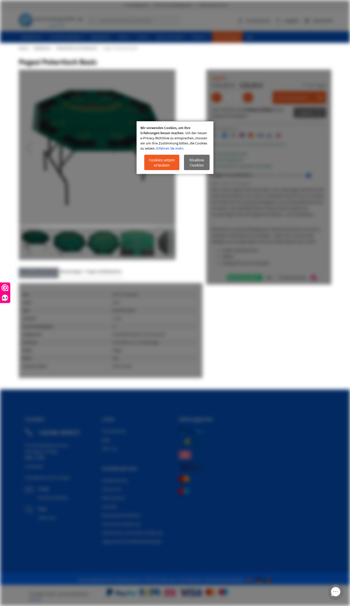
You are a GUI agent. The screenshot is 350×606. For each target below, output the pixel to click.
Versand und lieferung (121, 523)
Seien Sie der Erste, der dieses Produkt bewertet (248, 144)
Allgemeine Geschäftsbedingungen (132, 541)
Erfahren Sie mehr (169, 148)
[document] (175, 147)
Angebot (306, 112)
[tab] (39, 273)
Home (23, 48)
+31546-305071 (59, 432)
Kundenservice (115, 480)
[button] (29, 148)
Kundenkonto (258, 20)
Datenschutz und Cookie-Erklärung (132, 532)
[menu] (177, 37)
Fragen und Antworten (103, 271)
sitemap (35, 599)
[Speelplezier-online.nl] (250, 579)
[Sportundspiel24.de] (259, 579)
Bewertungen (71, 271)
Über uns (110, 448)
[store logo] (51, 19)
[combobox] (133, 20)
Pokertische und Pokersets (76, 48)
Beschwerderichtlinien (121, 515)
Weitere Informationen (39, 271)
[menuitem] (33, 37)
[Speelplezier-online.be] (268, 579)
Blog (106, 439)
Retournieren (113, 497)
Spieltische (42, 48)
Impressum (111, 489)
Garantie (109, 506)
